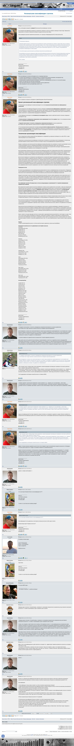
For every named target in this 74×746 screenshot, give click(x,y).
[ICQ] (25, 558)
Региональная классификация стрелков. (38, 13)
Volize (32, 735)
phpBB (32, 734)
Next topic (70, 21)
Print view (4, 21)
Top (2, 71)
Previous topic (64, 21)
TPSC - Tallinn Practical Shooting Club (15, 16)
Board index (4, 16)
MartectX (45, 735)
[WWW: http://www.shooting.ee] (25, 71)
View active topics (69, 13)
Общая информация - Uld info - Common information (33, 16)
